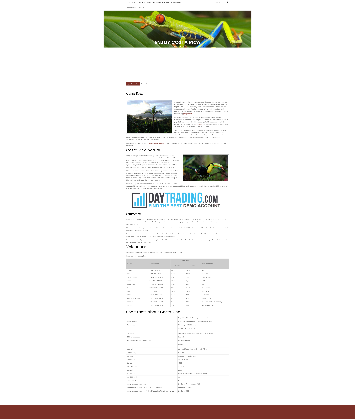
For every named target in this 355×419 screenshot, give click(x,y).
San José (198, 124)
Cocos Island (132, 8)
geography (187, 114)
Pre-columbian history (161, 2)
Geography (141, 2)
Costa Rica (131, 2)
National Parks (176, 2)
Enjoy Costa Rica (177, 42)
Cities (149, 2)
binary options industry (157, 143)
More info (142, 8)
